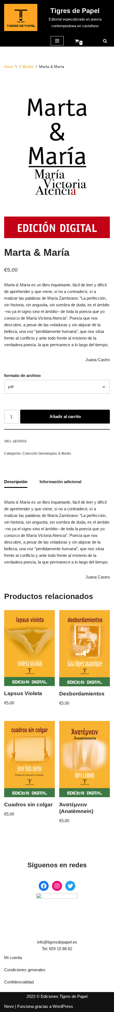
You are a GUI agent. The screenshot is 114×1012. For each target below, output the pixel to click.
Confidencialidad (19, 982)
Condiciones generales (24, 969)
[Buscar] (105, 41)
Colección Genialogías (39, 453)
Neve (9, 1006)
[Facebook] (44, 886)
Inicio (8, 66)
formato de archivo (22, 375)
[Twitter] (70, 886)
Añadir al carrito (65, 416)
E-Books (26, 66)
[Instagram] (57, 886)
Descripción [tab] (15, 481)
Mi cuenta (13, 957)
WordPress (63, 1006)
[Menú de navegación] (57, 40)
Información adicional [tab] (60, 481)
